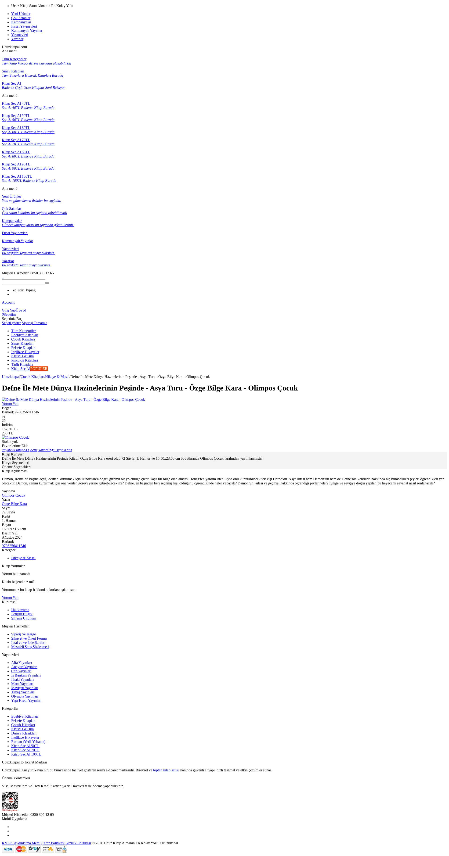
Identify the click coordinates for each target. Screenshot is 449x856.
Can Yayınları (21, 671)
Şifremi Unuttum (23, 618)
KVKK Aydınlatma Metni (21, 843)
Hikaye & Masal (57, 377)
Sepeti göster (11, 323)
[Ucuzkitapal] (3, 277)
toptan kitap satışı (166, 770)
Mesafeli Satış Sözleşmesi (30, 647)
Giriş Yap (9, 310)
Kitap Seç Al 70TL (25, 750)
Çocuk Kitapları (32, 377)
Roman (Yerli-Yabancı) (28, 742)
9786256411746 (14, 546)
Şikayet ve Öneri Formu (29, 638)
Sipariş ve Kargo (23, 634)
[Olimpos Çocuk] (15, 437)
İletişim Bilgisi (22, 614)
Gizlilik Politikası (78, 843)
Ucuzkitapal (11, 377)
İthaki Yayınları (22, 679)
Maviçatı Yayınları (24, 688)
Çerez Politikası (53, 843)
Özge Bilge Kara (14, 504)
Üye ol (21, 310)
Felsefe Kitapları (23, 721)
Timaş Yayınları (22, 692)
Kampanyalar (21, 22)
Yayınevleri (19, 35)
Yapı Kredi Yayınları (26, 700)
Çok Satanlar (20, 18)
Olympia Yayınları (24, 696)
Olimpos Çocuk (13, 495)
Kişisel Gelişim (22, 729)
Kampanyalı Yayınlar (26, 30)
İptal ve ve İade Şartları (28, 643)
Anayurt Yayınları (24, 667)
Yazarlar (17, 39)
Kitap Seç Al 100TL (26, 754)
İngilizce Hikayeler (25, 737)
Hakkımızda (20, 610)
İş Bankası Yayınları (26, 675)
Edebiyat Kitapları (24, 716)
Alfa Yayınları (21, 663)
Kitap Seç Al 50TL (25, 746)
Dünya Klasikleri (23, 733)
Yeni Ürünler (20, 14)
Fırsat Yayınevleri (24, 26)
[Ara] (47, 283)
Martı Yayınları (22, 684)
